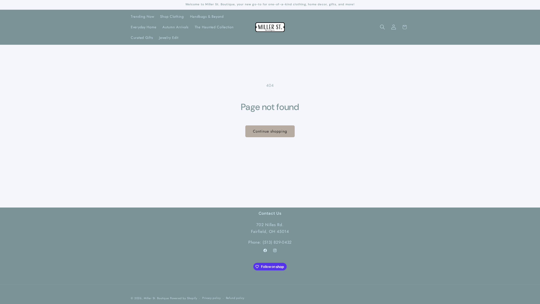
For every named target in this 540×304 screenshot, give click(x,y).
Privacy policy (211, 298)
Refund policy (235, 298)
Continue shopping (270, 131)
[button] (382, 27)
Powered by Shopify (183, 298)
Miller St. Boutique (156, 298)
